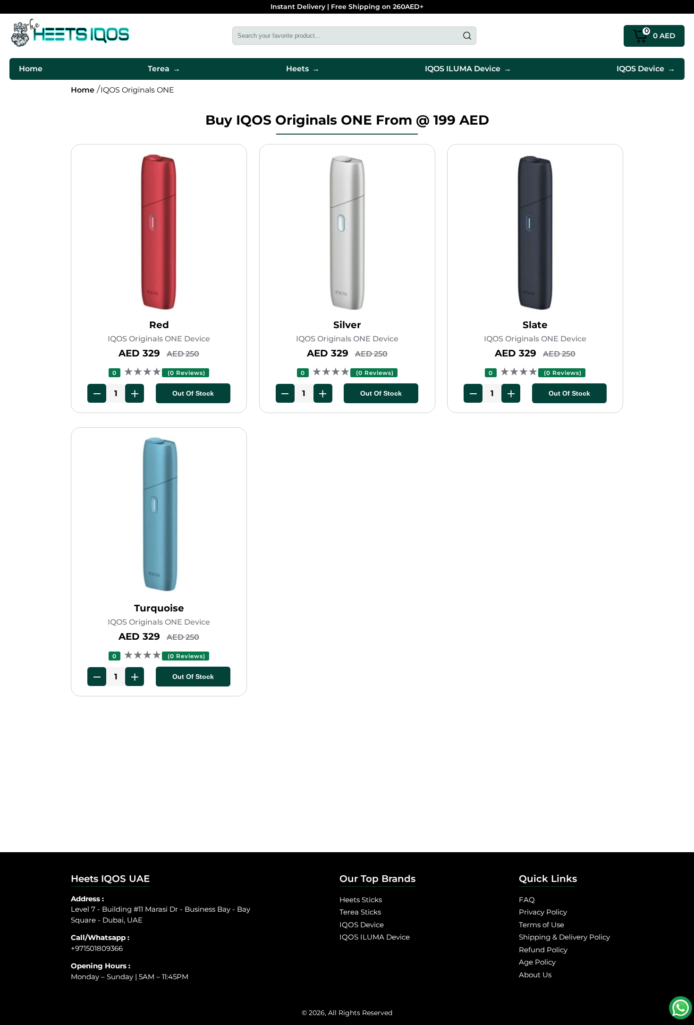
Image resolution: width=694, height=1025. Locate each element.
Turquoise (159, 608)
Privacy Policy (543, 911)
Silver (347, 324)
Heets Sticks (360, 899)
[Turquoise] (159, 516)
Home (30, 68)
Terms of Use (541, 924)
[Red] (159, 233)
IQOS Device (646, 68)
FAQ (527, 899)
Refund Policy (543, 949)
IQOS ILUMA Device (468, 68)
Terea (164, 68)
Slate (535, 324)
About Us (535, 974)
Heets (303, 68)
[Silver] (347, 233)
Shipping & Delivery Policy (564, 936)
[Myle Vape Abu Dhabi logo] (70, 36)
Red (159, 324)
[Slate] (535, 233)
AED (660, 33)
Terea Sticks (360, 911)
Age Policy (537, 961)
